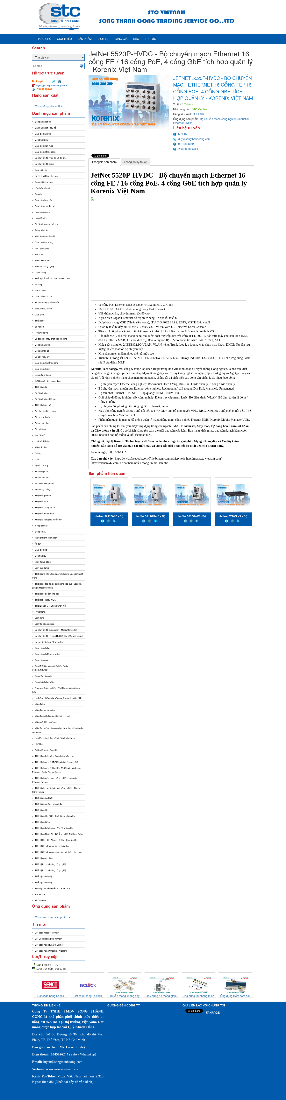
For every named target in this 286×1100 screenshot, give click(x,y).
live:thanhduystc (188, 149)
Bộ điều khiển (41, 392)
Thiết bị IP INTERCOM (45, 599)
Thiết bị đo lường (42, 821)
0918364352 (186, 144)
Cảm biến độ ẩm (42, 368)
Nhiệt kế (39, 743)
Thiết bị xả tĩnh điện (44, 882)
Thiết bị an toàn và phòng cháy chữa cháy (55, 756)
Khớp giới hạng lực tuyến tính (48, 519)
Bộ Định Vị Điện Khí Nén (46, 175)
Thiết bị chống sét (43, 404)
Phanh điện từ (41, 471)
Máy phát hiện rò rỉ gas (46, 721)
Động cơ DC (40, 531)
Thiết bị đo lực (41, 386)
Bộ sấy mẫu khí (42, 356)
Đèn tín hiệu (40, 555)
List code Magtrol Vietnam (47, 932)
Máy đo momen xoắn (45, 709)
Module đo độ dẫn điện (45, 236)
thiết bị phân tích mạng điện (48, 380)
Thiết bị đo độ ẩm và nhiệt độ (48, 803)
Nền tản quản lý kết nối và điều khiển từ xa (55, 737)
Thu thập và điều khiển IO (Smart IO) (52, 888)
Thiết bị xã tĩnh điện (44, 876)
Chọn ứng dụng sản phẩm (51, 917)
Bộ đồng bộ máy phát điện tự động (51, 338)
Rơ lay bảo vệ (41, 332)
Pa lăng (38, 284)
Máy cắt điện (41, 447)
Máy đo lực (40, 703)
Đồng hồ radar (41, 139)
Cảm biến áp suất (43, 133)
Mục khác (39, 254)
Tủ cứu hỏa (40, 900)
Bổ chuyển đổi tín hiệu (45, 410)
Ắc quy (38, 543)
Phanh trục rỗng (42, 489)
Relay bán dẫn (41, 423)
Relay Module (41, 230)
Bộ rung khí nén (42, 417)
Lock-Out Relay (42, 441)
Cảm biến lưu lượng (44, 242)
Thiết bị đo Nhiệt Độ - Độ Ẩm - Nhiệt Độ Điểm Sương (59, 834)
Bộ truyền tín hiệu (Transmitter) (49, 641)
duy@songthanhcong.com (194, 139)
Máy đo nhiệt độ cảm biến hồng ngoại (52, 715)
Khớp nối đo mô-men (44, 513)
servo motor (40, 290)
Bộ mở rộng (40, 429)
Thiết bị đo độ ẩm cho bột (47, 593)
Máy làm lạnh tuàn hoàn (46, 537)
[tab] (104, 162)
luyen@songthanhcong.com (51, 85)
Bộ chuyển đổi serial (44, 163)
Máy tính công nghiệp (45, 266)
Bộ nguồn (39, 326)
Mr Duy (182, 134)
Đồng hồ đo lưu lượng (45, 681)
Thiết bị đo (40, 320)
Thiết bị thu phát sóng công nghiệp (51, 864)
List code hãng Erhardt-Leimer (49, 944)
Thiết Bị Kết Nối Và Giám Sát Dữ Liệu (52, 278)
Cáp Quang (40, 272)
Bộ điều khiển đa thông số (47, 224)
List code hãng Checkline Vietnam (51, 950)
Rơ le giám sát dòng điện (46, 749)
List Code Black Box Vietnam (48, 938)
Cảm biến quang (42, 659)
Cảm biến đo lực (42, 647)
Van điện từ (40, 435)
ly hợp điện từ (41, 525)
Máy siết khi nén (42, 260)
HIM (37, 459)
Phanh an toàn (41, 477)
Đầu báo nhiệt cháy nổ (45, 127)
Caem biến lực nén (44, 181)
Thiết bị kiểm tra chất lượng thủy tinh (52, 846)
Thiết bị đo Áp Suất (44, 797)
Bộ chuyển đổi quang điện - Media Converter (56, 629)
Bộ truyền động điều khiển (47, 302)
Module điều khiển (43, 308)
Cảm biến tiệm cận (43, 199)
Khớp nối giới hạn (43, 495)
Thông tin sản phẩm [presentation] (104, 162)
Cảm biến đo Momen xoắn (47, 653)
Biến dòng (39, 617)
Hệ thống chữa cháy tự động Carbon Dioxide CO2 (58, 697)
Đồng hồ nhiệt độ (43, 121)
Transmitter (40, 894)
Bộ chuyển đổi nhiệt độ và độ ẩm (50, 157)
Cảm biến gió (41, 549)
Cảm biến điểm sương (45, 151)
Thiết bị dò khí (41, 809)
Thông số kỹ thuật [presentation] (135, 162)
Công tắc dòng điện (44, 675)
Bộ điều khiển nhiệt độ (45, 398)
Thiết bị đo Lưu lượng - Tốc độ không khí (54, 827)
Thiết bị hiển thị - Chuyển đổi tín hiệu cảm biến (56, 840)
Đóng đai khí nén (43, 374)
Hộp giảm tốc (41, 218)
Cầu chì (38, 193)
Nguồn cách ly (41, 465)
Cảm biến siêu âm (43, 296)
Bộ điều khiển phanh (44, 483)
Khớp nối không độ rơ (45, 507)
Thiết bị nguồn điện (44, 858)
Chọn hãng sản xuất (48, 106)
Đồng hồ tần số (42, 350)
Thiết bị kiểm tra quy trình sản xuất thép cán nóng (58, 852)
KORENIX (198, 114)
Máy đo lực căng (43, 561)
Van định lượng (42, 248)
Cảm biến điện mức (44, 145)
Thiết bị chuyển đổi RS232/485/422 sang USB (56, 762)
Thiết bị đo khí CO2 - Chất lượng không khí (55, 815)
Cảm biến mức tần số (45, 206)
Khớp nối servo (42, 501)
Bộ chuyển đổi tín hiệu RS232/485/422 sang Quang (59, 635)
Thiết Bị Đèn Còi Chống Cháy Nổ (50, 605)
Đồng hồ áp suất (42, 344)
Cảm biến (39, 314)
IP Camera (40, 611)
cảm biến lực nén (43, 187)
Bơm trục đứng (42, 567)
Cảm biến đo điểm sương (46, 362)
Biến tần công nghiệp (44, 623)
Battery (38, 453)
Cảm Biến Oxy (42, 169)
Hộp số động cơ (42, 212)
